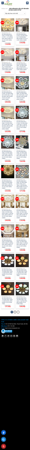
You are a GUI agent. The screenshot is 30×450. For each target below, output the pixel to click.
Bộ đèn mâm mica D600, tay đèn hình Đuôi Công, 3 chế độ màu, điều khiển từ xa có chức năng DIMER (22, 244)
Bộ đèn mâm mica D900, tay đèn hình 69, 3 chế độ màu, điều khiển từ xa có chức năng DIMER (7, 66)
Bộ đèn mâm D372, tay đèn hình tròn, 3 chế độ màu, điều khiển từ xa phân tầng (7, 300)
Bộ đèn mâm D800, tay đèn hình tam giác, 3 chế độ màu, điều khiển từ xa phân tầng (22, 300)
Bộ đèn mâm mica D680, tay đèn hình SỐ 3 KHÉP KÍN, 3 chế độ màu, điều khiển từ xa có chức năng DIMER (7, 125)
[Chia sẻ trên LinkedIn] (17, 336)
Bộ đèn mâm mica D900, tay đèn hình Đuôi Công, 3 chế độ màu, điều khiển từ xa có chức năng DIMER (7, 214)
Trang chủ (4, 8)
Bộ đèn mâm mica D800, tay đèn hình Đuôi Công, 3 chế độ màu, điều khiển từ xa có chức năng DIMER (22, 214)
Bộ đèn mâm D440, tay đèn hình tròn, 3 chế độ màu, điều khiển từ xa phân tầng (22, 272)
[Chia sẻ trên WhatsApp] (2, 336)
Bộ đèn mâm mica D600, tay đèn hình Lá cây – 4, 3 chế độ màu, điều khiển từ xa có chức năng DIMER (7, 38)
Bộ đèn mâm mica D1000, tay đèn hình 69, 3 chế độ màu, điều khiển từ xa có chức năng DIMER (22, 37)
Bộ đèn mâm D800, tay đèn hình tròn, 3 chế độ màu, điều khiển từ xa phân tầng (7, 272)
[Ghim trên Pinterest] (14, 336)
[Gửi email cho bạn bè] (11, 336)
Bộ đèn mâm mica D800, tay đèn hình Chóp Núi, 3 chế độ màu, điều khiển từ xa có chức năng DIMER (7, 155)
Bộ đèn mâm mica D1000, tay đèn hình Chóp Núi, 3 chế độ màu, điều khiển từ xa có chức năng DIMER (22, 125)
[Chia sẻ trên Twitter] (8, 336)
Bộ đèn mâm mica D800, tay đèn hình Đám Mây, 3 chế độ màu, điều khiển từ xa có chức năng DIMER (7, 184)
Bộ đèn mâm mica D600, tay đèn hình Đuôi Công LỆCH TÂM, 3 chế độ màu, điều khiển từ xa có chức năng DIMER (22, 184)
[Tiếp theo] (18, 312)
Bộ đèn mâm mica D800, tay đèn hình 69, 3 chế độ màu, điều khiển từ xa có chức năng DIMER (22, 66)
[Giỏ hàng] (27, 3)
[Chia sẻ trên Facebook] (5, 336)
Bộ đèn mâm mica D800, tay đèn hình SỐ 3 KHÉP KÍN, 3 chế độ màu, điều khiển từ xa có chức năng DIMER (22, 95)
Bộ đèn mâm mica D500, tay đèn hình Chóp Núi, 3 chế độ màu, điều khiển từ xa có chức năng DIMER (22, 155)
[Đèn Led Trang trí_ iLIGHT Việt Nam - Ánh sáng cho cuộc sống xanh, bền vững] (14, 3)
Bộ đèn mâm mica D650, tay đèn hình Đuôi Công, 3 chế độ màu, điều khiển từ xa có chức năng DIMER (7, 244)
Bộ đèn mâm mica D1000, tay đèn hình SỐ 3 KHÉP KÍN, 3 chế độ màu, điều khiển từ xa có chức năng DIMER (7, 95)
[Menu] (2, 3)
